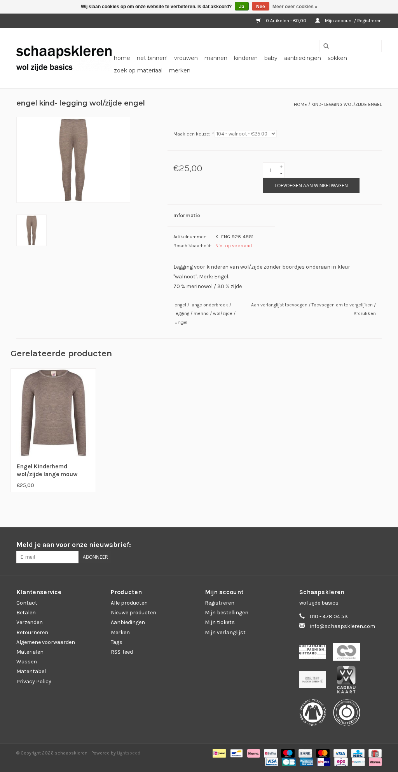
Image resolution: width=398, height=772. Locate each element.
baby (271, 58)
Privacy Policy (33, 681)
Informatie (186, 215)
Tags (116, 642)
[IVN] (349, 714)
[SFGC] (316, 654)
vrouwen (186, 58)
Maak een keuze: (193, 134)
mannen (215, 58)
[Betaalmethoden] (218, 753)
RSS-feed (122, 652)
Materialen (30, 652)
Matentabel (31, 671)
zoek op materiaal (138, 70)
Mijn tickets (220, 622)
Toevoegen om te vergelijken (343, 305)
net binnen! (152, 58)
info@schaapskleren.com (342, 626)
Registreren (219, 603)
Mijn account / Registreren (353, 20)
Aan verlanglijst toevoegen (280, 305)
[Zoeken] (323, 46)
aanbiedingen (302, 58)
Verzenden (29, 622)
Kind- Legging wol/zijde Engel (346, 104)
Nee (260, 6)
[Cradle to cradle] (349, 654)
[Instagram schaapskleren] (375, 545)
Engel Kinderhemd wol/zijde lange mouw (47, 470)
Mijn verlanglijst (225, 632)
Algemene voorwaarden (45, 642)
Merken (179, 70)
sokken (337, 58)
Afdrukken (365, 313)
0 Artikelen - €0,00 (286, 20)
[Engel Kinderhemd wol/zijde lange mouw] (53, 412)
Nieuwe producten (133, 612)
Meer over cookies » (295, 6)
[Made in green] (316, 682)
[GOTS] (316, 714)
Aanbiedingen (128, 622)
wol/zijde (222, 313)
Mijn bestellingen (226, 612)
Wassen (26, 661)
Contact (26, 603)
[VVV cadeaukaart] (349, 682)
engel (180, 305)
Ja (241, 6)
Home (122, 58)
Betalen (26, 612)
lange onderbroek (209, 305)
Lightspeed (128, 753)
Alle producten (129, 603)
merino (201, 313)
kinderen (246, 58)
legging (182, 313)
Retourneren (32, 632)
